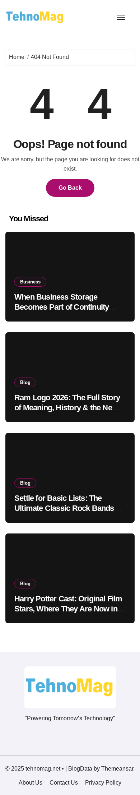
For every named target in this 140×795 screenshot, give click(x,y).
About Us (30, 783)
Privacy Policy (103, 783)
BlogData (80, 769)
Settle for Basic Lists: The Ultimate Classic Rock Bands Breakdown (64, 508)
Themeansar (117, 769)
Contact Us (64, 783)
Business (30, 282)
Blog (25, 382)
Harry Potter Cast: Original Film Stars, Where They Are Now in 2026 (68, 609)
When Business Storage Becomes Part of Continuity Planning (61, 307)
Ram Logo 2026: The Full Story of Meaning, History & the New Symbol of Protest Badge (67, 407)
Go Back (70, 188)
